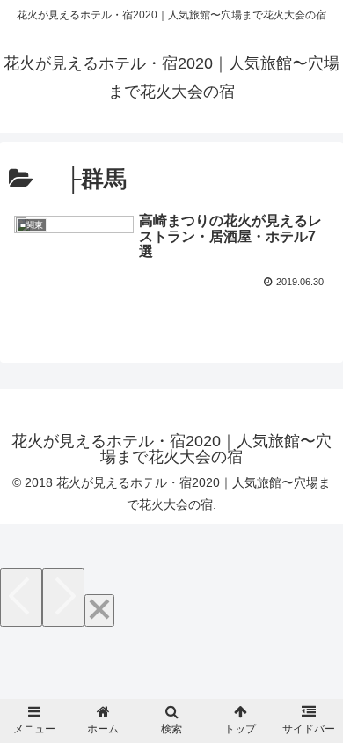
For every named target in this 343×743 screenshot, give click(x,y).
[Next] (63, 597)
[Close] (99, 610)
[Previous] (21, 597)
